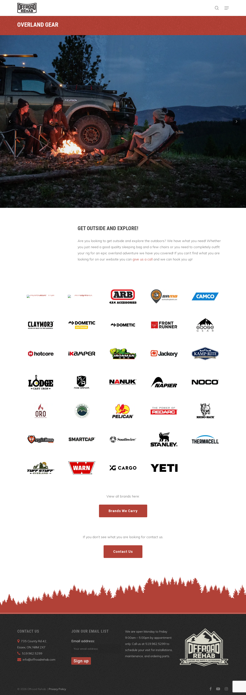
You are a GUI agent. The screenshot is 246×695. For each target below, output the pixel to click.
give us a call (143, 259)
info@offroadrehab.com (39, 659)
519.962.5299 (32, 653)
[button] (226, 8)
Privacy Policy (57, 689)
